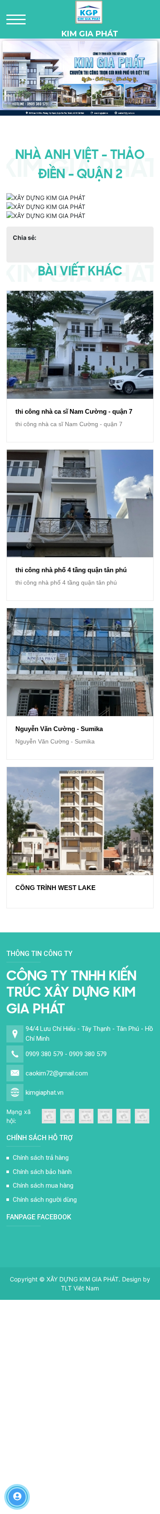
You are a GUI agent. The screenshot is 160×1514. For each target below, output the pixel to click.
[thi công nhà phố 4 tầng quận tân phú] (80, 504)
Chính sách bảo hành (42, 1172)
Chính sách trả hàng (41, 1158)
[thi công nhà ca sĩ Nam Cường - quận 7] (80, 345)
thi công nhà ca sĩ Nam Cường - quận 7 (73, 411)
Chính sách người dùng (45, 1199)
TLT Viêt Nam (80, 1288)
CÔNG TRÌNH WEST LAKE (55, 887)
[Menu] (16, 19)
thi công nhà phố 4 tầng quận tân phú (71, 569)
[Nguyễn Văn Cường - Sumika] (80, 662)
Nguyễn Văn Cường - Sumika (59, 728)
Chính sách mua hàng (43, 1185)
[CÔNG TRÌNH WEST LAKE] (80, 821)
